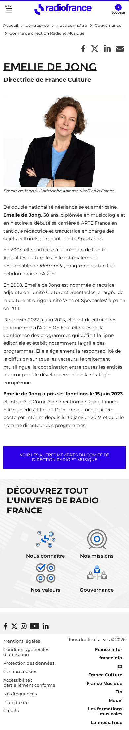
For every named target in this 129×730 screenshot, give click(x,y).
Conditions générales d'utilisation (26, 652)
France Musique (104, 683)
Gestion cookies (20, 671)
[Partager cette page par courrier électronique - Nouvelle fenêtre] (120, 49)
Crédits (11, 710)
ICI (119, 666)
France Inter (108, 649)
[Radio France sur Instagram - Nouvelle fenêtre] (24, 626)
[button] (118, 9)
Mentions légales (21, 641)
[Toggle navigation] (9, 9)
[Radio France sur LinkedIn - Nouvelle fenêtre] (46, 626)
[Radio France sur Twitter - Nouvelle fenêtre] (14, 626)
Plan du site (16, 702)
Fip (118, 691)
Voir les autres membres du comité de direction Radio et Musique (64, 457)
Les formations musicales (105, 711)
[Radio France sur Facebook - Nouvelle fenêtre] (5, 626)
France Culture (105, 674)
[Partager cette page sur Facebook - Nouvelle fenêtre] (83, 49)
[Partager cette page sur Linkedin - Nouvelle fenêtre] (107, 49)
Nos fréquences (20, 693)
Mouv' (115, 700)
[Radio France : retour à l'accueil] (63, 9)
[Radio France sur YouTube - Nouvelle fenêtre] (34, 625)
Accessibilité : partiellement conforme (29, 682)
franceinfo (110, 657)
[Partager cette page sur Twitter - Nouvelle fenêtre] (95, 49)
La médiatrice (106, 722)
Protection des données (28, 663)
